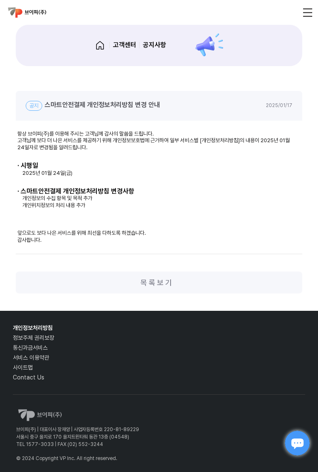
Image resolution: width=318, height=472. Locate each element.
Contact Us (28, 377)
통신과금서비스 (30, 347)
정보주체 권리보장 (33, 337)
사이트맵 (23, 367)
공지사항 (154, 45)
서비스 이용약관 (31, 357)
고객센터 (124, 45)
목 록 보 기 (156, 282)
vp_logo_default (27, 12)
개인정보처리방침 (33, 327)
